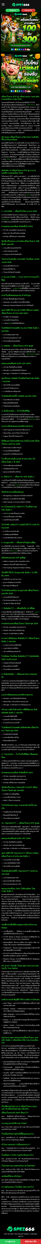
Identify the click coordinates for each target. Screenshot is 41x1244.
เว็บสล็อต (17, 485)
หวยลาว (37, 612)
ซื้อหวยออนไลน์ (31, 354)
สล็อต (8, 159)
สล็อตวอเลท (14, 551)
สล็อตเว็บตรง (31, 105)
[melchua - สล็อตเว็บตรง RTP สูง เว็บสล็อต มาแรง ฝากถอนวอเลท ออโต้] (20, 4)
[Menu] (3, 4)
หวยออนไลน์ (17, 288)
